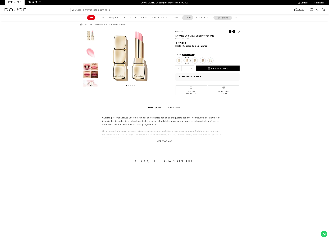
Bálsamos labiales (119, 24)
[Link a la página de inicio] (81, 24)
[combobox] (120, 10)
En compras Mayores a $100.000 (164, 2)
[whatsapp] (233, 31)
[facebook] (230, 31)
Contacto (304, 3)
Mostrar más (164, 141)
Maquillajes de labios (102, 24)
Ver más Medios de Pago (189, 76)
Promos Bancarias (299, 10)
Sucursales (319, 3)
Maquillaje (88, 24)
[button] (179, 60)
